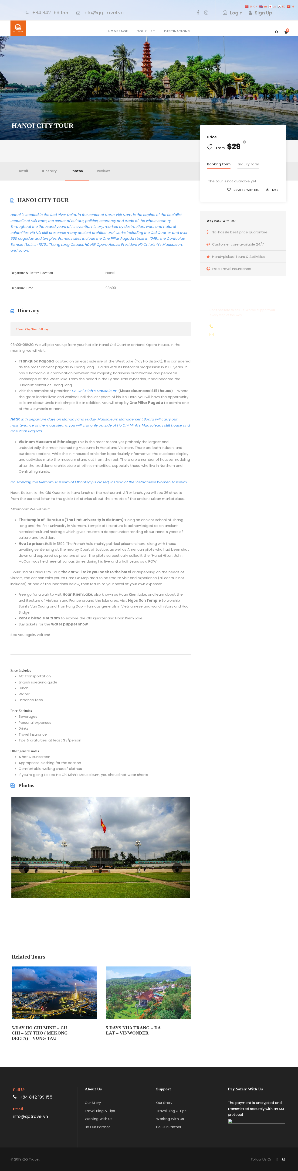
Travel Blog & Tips (100, 1110)
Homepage (118, 31)
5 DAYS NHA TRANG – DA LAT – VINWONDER (133, 1030)
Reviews (104, 171)
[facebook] (198, 12)
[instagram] (206, 12)
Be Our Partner (97, 1126)
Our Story (93, 1102)
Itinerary (49, 171)
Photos (77, 171)
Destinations (177, 31)
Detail (22, 171)
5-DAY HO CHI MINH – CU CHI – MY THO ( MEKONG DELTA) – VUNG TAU (40, 1033)
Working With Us (98, 1118)
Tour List (146, 31)
